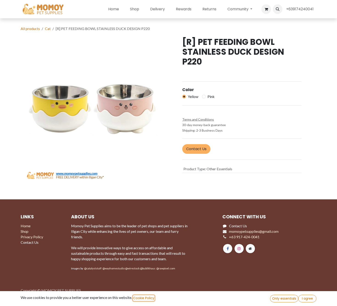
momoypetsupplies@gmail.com (254, 231)
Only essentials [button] (284, 298)
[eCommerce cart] (266, 9)
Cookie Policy (143, 298)
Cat (48, 28)
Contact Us (196, 149)
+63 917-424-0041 (244, 237)
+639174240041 (300, 9)
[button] (277, 9)
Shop (24, 231)
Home (25, 226)
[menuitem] (113, 9)
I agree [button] (307, 298)
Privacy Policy (32, 237)
